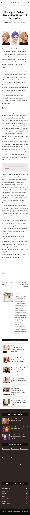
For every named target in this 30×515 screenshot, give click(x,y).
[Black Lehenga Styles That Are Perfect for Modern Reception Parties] (6, 369)
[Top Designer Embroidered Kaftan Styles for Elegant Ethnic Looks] (6, 389)
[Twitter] (11, 273)
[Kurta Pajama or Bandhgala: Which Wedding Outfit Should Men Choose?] (6, 347)
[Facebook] (7, 273)
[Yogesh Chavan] (8, 313)
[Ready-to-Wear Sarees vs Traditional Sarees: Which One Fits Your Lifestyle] (6, 359)
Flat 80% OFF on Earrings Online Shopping (23, 284)
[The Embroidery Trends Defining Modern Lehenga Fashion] (6, 401)
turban (10, 231)
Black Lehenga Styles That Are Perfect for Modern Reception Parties (19, 370)
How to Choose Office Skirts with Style (7, 283)
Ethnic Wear (5, 404)
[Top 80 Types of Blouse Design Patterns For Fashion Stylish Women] (6, 437)
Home (3, 7)
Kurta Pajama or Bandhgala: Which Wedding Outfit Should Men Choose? (17, 348)
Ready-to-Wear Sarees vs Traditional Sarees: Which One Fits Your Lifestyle (18, 360)
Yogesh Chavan (8, 22)
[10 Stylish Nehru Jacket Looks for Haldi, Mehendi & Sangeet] (6, 379)
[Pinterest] (15, 273)
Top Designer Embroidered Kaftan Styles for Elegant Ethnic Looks (18, 391)
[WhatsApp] (18, 273)
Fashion (4, 352)
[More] (26, 273)
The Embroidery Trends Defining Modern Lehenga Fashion (18, 402)
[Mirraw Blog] (15, 2)
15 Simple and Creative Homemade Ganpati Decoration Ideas (19, 427)
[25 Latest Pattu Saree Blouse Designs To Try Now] (6, 421)
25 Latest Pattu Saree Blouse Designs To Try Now (18, 419)
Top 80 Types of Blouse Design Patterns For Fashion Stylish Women (18, 436)
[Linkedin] (22, 273)
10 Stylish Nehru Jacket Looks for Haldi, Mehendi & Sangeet (18, 380)
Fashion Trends (8, 7)
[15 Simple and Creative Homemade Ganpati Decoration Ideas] (6, 429)
